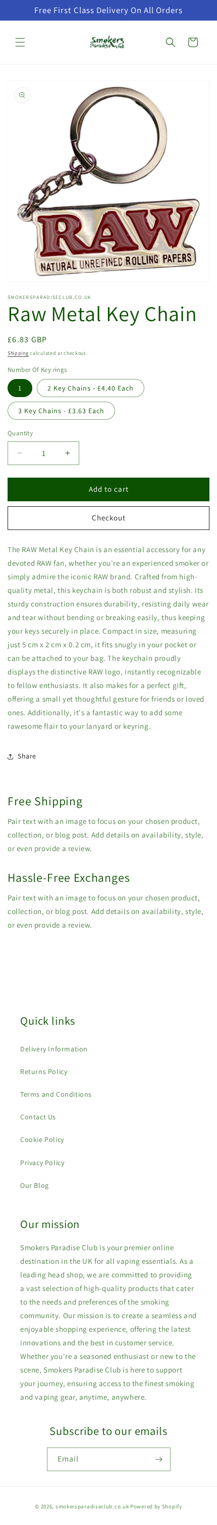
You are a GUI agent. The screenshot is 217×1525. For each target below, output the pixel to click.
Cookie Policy (42, 1139)
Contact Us (38, 1116)
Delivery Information (54, 1048)
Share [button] (27, 755)
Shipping (18, 353)
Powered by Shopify (156, 1506)
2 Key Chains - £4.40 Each (90, 388)
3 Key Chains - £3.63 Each (61, 410)
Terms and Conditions (56, 1094)
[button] (20, 42)
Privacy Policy (42, 1162)
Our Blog (34, 1185)
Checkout (109, 517)
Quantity (20, 433)
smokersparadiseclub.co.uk (92, 1506)
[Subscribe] (159, 1459)
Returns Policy (43, 1071)
